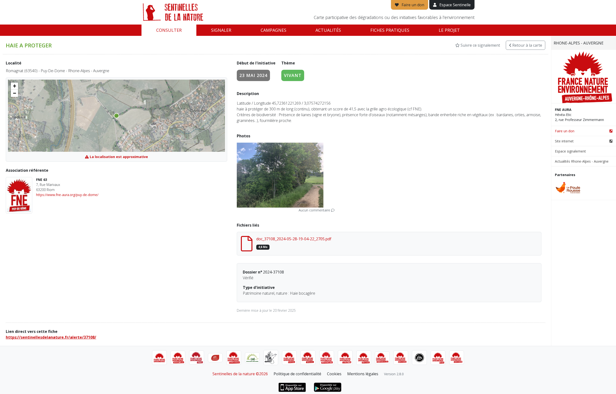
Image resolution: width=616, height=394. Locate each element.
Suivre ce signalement (480, 45)
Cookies (334, 373)
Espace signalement (570, 151)
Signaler (221, 30)
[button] (14, 86)
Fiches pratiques (389, 30)
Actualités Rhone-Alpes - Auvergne (582, 161)
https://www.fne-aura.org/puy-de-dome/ (67, 194)
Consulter (169, 30)
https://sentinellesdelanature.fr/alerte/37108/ (51, 337)
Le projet (449, 30)
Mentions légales (362, 373)
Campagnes (273, 30)
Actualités (328, 30)
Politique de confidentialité (297, 373)
